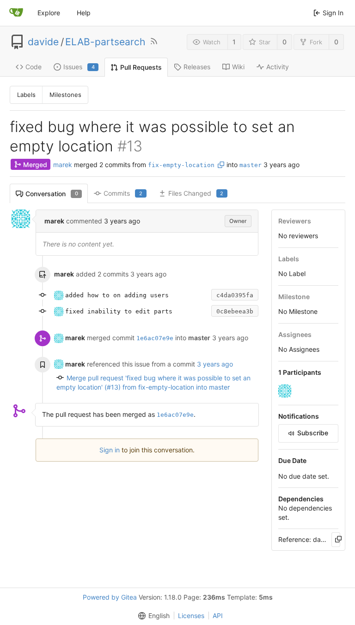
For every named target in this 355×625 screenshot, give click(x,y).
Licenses (191, 615)
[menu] (152, 616)
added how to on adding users (117, 295)
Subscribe (312, 433)
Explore (48, 13)
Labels (26, 94)
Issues (79, 67)
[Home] (16, 13)
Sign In (333, 13)
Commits (123, 193)
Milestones (65, 94)
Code (33, 67)
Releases (197, 67)
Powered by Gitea (110, 597)
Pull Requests (141, 67)
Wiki (238, 67)
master (250, 165)
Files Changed (196, 193)
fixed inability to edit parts (118, 311)
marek (62, 164)
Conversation (51, 194)
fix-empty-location (181, 165)
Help (84, 13)
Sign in (109, 450)
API (218, 615)
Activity (277, 67)
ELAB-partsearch (105, 42)
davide (43, 42)
